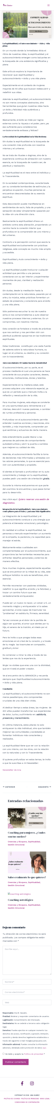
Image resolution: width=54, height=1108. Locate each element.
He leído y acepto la (25, 1054)
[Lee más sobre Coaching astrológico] (19, 894)
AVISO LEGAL (45, 1099)
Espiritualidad (34, 842)
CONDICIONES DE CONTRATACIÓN (27, 1102)
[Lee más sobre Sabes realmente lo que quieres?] (27, 862)
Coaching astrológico (20, 900)
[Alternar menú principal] (48, 5)
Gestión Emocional (16, 845)
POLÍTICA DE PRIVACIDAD (30, 1099)
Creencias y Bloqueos (17, 842)
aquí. (45, 1048)
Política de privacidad (34, 1054)
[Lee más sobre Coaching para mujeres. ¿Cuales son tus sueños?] (27, 817)
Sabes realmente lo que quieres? (27, 877)
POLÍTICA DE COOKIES (12, 1099)
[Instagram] (32, 1083)
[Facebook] (22, 1083)
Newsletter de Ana (12, 770)
